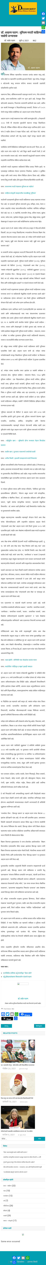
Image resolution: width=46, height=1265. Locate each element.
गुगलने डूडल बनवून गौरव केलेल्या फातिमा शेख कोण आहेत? (19, 1162)
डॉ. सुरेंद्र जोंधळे (22, 1135)
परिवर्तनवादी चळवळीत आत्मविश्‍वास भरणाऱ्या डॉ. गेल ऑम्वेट (17, 1131)
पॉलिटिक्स (6, 1206)
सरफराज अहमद (23, 1102)
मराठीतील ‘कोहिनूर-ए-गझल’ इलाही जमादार (18, 666)
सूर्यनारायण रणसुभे (23, 1069)
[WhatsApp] (43, 27)
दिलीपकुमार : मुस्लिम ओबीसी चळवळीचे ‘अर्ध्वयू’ (40, 1026)
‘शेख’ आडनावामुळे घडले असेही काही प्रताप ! (15, 1152)
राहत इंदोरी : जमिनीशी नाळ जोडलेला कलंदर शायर (21, 660)
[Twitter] (43, 18)
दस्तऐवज (5, 1196)
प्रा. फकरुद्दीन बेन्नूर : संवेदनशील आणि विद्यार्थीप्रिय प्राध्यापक (17, 1065)
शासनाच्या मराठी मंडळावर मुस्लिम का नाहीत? (19, 186)
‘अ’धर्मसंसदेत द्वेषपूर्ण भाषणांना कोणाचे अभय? (15, 1172)
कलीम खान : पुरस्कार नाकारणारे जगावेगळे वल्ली (20, 452)
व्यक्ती (5, 1216)
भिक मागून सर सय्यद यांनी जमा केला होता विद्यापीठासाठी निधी (17, 1098)
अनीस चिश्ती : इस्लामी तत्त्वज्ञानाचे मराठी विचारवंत (21, 458)
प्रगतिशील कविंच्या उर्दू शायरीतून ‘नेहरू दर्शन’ (17, 973)
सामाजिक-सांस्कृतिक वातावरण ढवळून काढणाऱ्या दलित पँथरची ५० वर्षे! (22, 1157)
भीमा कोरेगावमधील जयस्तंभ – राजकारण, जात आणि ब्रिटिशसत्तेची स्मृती (22, 1167)
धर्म (4, 1201)
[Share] (43, 31)
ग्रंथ (4, 1191)
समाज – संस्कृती (7, 1221)
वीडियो (5, 1211)
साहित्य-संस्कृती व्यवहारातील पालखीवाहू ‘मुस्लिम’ (20, 193)
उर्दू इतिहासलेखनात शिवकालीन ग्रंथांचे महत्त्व (17, 977)
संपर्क (12, 1262)
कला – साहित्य (7, 1186)
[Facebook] (43, 14)
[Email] (43, 23)
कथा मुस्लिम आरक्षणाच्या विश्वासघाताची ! (8, 1026)
